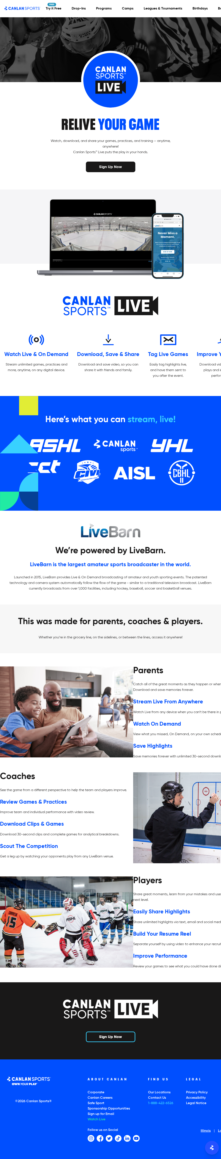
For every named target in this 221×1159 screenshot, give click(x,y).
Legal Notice (196, 1103)
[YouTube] (136, 1138)
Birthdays (200, 8)
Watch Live (96, 1119)
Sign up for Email (101, 1114)
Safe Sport (96, 1103)
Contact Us (157, 1098)
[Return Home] (22, 8)
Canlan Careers (100, 1098)
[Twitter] (109, 1138)
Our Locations (159, 1092)
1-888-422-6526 (160, 1103)
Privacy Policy (197, 1092)
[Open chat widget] (212, 1148)
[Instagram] (91, 1138)
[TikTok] (118, 1138)
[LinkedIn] (127, 1138)
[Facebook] (100, 1138)
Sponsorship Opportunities (109, 1108)
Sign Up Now (110, 166)
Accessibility (196, 1098)
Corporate (96, 1092)
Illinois (206, 1131)
